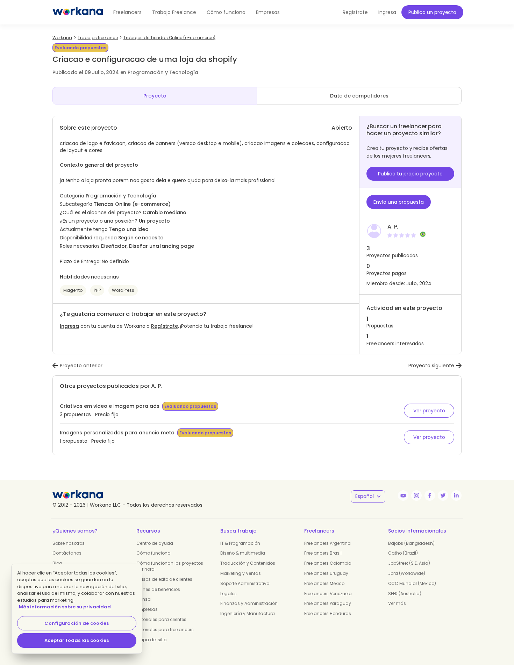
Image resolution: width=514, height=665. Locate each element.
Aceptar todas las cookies (76, 640)
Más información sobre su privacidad (65, 606)
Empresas (268, 12)
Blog (57, 563)
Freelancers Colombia (327, 563)
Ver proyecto (429, 410)
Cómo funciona (226, 12)
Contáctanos (66, 553)
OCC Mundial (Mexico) (412, 583)
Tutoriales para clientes (161, 619)
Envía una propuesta (398, 201)
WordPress (123, 290)
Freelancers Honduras (327, 613)
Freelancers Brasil (323, 553)
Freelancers (127, 12)
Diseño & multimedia (242, 553)
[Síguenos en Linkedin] (456, 495)
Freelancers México (324, 583)
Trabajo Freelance (174, 12)
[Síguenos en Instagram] (416, 495)
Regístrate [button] (355, 12)
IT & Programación (240, 543)
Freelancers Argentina (327, 543)
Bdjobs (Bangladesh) (411, 543)
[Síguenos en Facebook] (429, 495)
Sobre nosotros (68, 543)
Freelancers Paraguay (327, 603)
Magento (73, 290)
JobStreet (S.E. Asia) (409, 563)
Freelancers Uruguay (326, 573)
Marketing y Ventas (240, 573)
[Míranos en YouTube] (403, 495)
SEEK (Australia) (404, 594)
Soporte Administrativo (244, 583)
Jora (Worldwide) (406, 573)
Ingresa (69, 326)
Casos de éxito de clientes (164, 579)
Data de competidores (359, 95)
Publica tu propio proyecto (410, 173)
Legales (228, 594)
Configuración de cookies (76, 623)
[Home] (77, 12)
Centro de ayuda (154, 543)
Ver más (397, 603)
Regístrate (164, 326)
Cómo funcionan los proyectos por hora (169, 566)
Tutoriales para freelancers (165, 630)
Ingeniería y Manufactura (247, 613)
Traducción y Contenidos (247, 563)
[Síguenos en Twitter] (443, 495)
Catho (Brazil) (403, 553)
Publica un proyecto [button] (432, 12)
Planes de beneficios (158, 589)
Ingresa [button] (387, 12)
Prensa (143, 599)
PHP (97, 290)
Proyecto (154, 95)
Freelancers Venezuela (328, 594)
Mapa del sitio (151, 640)
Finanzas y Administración (249, 603)
